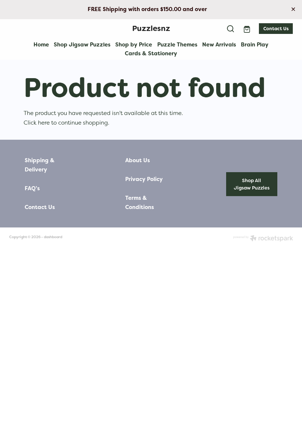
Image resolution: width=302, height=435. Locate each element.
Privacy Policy (144, 179)
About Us (137, 160)
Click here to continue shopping (66, 122)
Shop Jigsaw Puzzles (82, 44)
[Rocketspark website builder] (263, 239)
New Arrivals (219, 44)
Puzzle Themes (177, 44)
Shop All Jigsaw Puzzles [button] (252, 184)
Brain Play (254, 44)
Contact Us (276, 29)
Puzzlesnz (151, 28)
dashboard (53, 236)
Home (41, 44)
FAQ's (32, 188)
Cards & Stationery (151, 53)
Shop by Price (133, 44)
